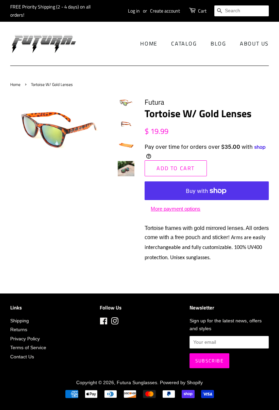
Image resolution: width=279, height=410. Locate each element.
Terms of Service (28, 347)
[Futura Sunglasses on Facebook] (104, 322)
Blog (218, 43)
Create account (165, 10)
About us (254, 43)
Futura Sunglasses (137, 382)
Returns (18, 329)
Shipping (19, 320)
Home (148, 43)
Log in (134, 10)
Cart (202, 10)
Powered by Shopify (181, 382)
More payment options (175, 209)
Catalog (184, 43)
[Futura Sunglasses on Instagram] (114, 322)
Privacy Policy (25, 338)
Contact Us (22, 356)
